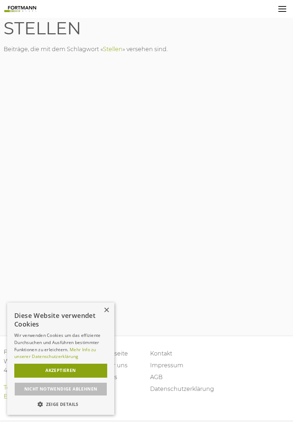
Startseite (114, 353)
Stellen (42, 28)
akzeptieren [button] (60, 370)
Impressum (166, 365)
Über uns (114, 365)
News (109, 377)
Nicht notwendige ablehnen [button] (61, 389)
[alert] (60, 359)
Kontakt (161, 353)
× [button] (106, 310)
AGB (156, 377)
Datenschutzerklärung (171, 389)
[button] (60, 404)
